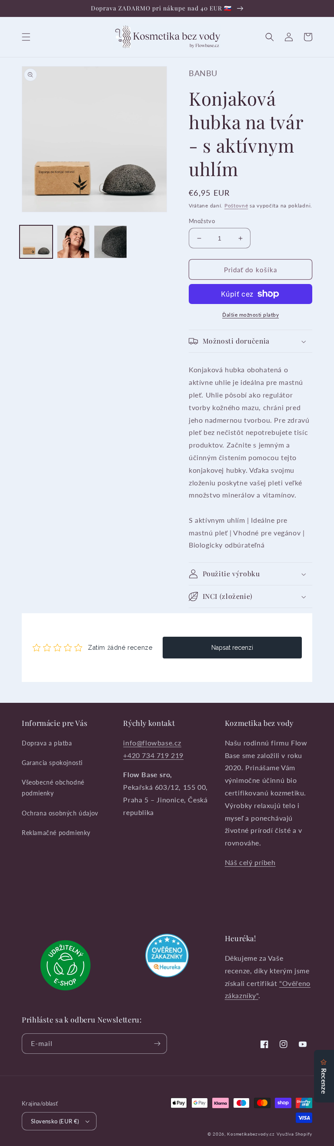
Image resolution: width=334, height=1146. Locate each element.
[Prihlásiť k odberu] (157, 1043)
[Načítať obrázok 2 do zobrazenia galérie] (73, 241)
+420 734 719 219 (153, 755)
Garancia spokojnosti (52, 762)
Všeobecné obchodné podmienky (53, 787)
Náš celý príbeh (250, 862)
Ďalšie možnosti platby (250, 314)
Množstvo (202, 220)
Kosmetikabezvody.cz (250, 1133)
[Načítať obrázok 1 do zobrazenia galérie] (36, 241)
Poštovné (236, 205)
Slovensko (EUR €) (55, 1121)
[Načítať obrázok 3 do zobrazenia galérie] (110, 241)
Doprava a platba (47, 743)
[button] (26, 37)
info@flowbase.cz (152, 742)
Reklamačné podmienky (56, 832)
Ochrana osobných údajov (60, 813)
